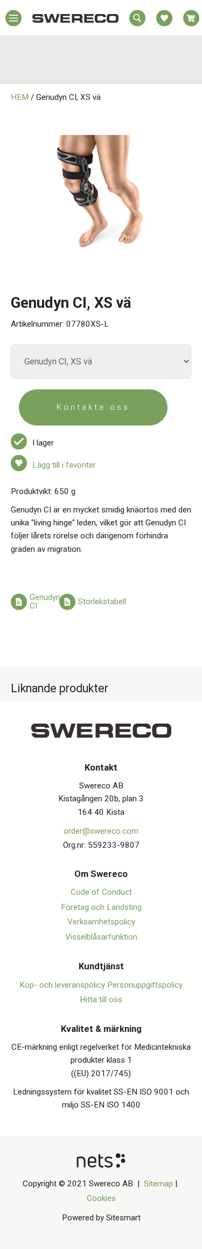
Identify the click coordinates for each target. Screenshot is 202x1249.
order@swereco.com (101, 831)
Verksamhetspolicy (101, 922)
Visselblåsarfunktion (101, 937)
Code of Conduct (101, 892)
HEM (20, 97)
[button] (13, 20)
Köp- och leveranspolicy (63, 985)
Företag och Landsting (101, 907)
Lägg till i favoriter (64, 465)
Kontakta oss (93, 407)
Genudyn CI (45, 601)
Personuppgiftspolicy (145, 985)
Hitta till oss (101, 999)
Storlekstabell (102, 602)
